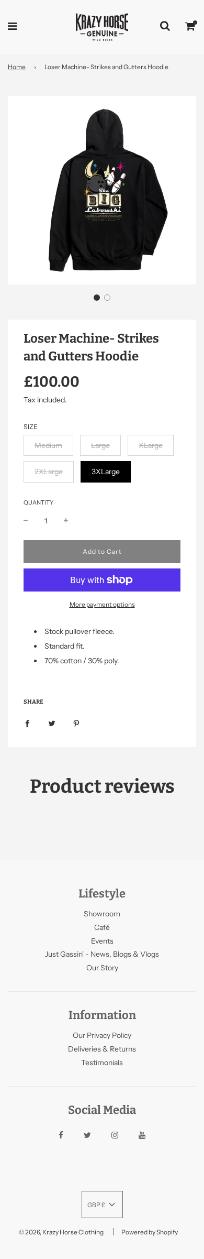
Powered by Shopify (149, 1232)
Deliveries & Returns (102, 1049)
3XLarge (106, 471)
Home (17, 67)
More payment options (102, 604)
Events (102, 941)
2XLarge (49, 471)
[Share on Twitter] (51, 722)
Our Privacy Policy (102, 1035)
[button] (97, 297)
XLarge (151, 445)
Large (100, 445)
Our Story (102, 967)
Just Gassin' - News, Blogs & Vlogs (102, 954)
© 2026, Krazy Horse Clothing (61, 1232)
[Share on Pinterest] (76, 722)
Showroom (102, 913)
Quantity (38, 502)
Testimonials (102, 1062)
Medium (48, 445)
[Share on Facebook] (27, 722)
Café (102, 927)
